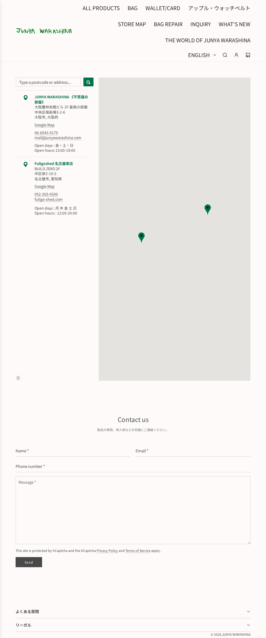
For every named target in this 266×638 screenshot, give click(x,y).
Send (29, 562)
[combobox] (48, 82)
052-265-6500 (46, 194)
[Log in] (236, 55)
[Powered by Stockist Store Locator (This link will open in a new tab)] (55, 378)
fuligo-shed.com (49, 199)
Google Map (45, 124)
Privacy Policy (107, 550)
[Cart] (248, 55)
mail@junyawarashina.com (58, 137)
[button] (141, 237)
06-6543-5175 (46, 132)
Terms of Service (137, 550)
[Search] (225, 55)
